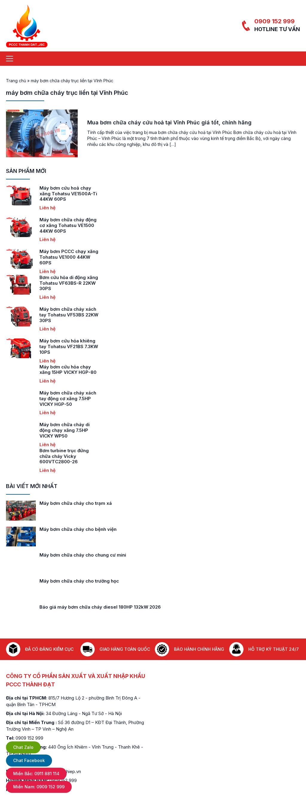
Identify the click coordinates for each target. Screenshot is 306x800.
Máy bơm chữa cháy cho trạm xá (75, 503)
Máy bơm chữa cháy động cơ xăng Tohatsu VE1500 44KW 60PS (68, 225)
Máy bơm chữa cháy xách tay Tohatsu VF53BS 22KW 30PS (68, 314)
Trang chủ (16, 80)
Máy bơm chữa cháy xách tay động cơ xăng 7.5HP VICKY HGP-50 (67, 398)
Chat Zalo (23, 747)
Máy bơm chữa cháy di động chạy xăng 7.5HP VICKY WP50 (64, 430)
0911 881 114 (36, 773)
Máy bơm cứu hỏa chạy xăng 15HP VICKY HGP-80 (68, 369)
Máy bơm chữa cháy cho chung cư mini (82, 555)
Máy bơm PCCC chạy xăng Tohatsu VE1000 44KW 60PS (68, 257)
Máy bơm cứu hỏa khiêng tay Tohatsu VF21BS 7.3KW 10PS (68, 346)
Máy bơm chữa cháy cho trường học (79, 581)
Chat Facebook (29, 760)
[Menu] (9, 58)
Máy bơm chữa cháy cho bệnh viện (78, 529)
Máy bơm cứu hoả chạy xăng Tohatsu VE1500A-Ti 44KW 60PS (68, 193)
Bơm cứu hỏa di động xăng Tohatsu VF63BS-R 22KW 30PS (68, 283)
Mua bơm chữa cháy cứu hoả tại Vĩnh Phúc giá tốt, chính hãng (169, 122)
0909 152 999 (274, 21)
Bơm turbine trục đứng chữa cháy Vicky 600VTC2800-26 (64, 456)
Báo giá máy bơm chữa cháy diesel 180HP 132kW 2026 (100, 607)
